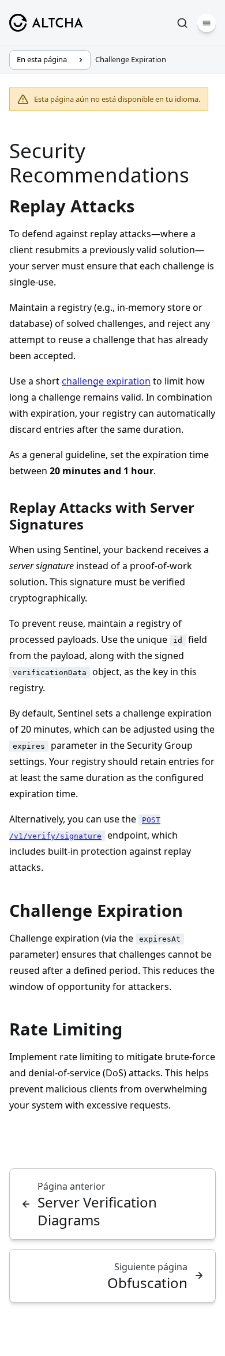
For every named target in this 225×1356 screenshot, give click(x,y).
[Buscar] (182, 23)
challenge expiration (106, 381)
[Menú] (206, 23)
